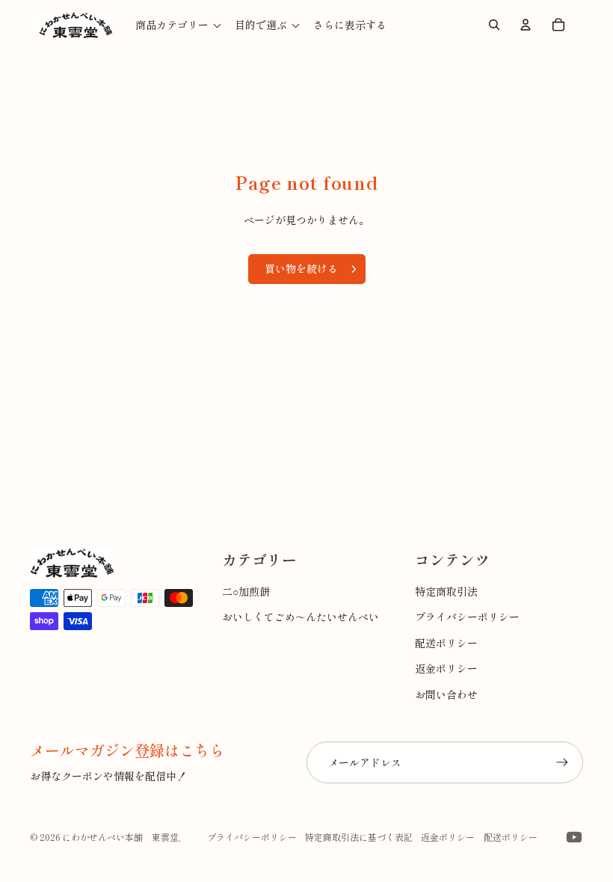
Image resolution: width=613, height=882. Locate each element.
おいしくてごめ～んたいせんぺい (300, 616)
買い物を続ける (301, 268)
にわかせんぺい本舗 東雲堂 (120, 836)
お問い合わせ (446, 694)
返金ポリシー (446, 668)
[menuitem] (349, 24)
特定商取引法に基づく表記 (359, 836)
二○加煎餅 (246, 591)
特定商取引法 (446, 591)
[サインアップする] (562, 762)
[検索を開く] (494, 24)
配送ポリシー (446, 642)
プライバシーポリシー (467, 616)
